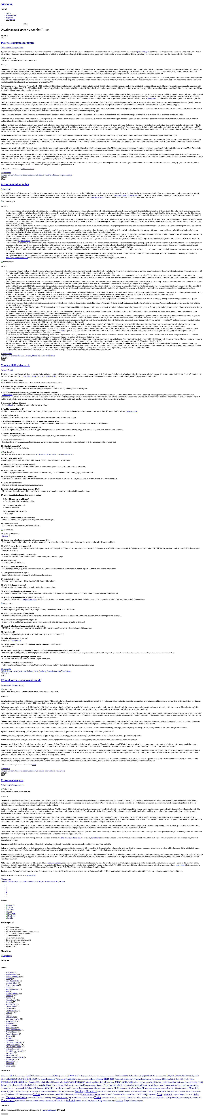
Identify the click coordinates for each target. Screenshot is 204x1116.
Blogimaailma (11, 974)
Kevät (4, 1084)
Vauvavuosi (60, 771)
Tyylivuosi (104, 1098)
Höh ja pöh (184, 1079)
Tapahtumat (10, 1040)
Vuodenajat (10, 1059)
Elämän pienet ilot (17, 1078)
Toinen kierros (77, 1098)
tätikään (62, 331)
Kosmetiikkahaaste (65, 1085)
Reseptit (30, 1094)
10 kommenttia (6, 354)
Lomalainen (59, 1088)
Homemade (119, 1079)
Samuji (47, 1094)
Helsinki (99, 1079)
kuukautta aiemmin (54, 863)
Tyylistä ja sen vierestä (14, 1051)
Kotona (5, 536)
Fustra (61, 1079)
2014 (34, 376)
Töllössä (111, 1098)
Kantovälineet (184, 1082)
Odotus (54, 1091)
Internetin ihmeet (12, 989)
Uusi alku (136, 1097)
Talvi (196, 1094)
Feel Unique (42, 1079)
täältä (34, 765)
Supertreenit (152, 1094)
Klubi (41, 1085)
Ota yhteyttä (10, 20)
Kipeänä (17, 1085)
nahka (49, 454)
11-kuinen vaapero (12, 780)
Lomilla (69, 1088)
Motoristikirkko (163, 1088)
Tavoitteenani (7, 395)
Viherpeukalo (48, 1100)
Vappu (179, 1098)
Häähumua (166, 1079)
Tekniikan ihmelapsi (13, 1042)
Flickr (58, 1079)
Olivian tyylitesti (70, 1091)
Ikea (40, 1082)
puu (37, 454)
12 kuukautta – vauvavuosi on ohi (21, 680)
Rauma (25, 1094)
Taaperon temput (66, 175)
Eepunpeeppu (16, 640)
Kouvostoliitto (77, 1085)
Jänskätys (158, 1082)
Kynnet (99, 1085)
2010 (54, 376)
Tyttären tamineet (12, 1049)
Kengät (8, 998)
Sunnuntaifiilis (128, 1094)
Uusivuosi (163, 1097)
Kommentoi (5, 769)
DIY (188, 1076)
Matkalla (9, 1013)
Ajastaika (7, 3)
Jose (43, 1110)
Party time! (10, 1025)
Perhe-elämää (6, 48)
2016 (24, 376)
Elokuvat (4, 1079)
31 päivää (30, 1075)
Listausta (40, 175)
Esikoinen (4, 356)
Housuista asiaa (146, 1079)
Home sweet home (132, 1079)
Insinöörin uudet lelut (55, 1082)
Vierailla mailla (38, 1100)
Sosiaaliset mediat (53, 671)
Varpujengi (185, 1098)
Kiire (10, 1085)
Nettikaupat (25, 1091)
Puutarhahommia (12, 1034)
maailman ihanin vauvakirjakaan (126, 195)
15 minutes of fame (20, 1076)
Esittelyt (9, 979)
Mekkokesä (124, 1088)
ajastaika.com (51, 1110)
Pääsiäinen (9, 1094)
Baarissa (134, 1076)
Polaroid (177, 1091)
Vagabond (172, 1097)
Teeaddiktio (21, 1097)
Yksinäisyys (112, 1100)
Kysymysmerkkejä (113, 1085)
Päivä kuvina (10, 1023)
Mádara (18, 1091)
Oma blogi (80, 1091)
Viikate (57, 1100)
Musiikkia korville (12, 1019)
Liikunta (9, 1008)
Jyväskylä (151, 1082)
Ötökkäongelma (137, 1100)
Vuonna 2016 (81, 1100)
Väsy (100, 1100)
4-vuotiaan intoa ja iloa (15, 184)
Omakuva (42, 671)
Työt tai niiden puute (13, 1047)
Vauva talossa (50, 771)
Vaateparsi (9, 1053)
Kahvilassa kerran (171, 1082)
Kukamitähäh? (11, 15)
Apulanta (84, 1076)
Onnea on (114, 1091)
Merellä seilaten (134, 1088)
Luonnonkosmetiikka (88, 1088)
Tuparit (92, 1098)
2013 (38, 376)
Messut (145, 1088)
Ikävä (44, 1082)
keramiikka (42, 454)
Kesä (200, 1081)
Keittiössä (9, 996)
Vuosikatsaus (66, 671)
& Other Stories (5, 1076)
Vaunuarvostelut (196, 1098)
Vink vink (70, 1100)
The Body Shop (50, 1098)
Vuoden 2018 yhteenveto (15, 365)
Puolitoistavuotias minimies (17, 42)
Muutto (3, 1091)
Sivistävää (77, 1094)
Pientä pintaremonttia (13, 1030)
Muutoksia (36, 356)
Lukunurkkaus (11, 1011)
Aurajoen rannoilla (123, 1076)
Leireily (11, 1088)
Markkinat (110, 1088)
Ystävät (119, 1100)
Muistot (171, 1088)
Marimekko (102, 1088)
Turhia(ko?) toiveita (13, 1045)
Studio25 (103, 1094)
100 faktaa (37, 1076)
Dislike (184, 1076)
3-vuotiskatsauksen (96, 197)
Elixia (196, 1076)
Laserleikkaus (159, 1085)
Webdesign (10, 1062)
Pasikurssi (143, 1091)
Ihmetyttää (33, 1082)
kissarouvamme (131, 411)
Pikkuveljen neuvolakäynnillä (17, 258)
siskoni (10, 405)
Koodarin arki (11, 1000)
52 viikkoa (10, 972)
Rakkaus (19, 1094)
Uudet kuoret (126, 1097)
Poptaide (182, 1091)
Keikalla (193, 1082)
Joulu (130, 1081)
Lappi (144, 1085)
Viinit (63, 1100)
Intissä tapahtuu (92, 1082)
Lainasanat (136, 1085)
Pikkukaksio (169, 1091)
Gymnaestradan (24, 241)
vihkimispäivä (67, 454)
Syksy (160, 1094)
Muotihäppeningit (181, 1088)
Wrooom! (9, 1064)
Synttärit (168, 1094)
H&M (92, 1079)
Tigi (69, 1097)
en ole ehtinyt (181, 865)
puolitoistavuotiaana (27, 169)
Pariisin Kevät (135, 1091)
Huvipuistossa (156, 1079)
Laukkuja (4, 1088)
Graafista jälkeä (11, 983)
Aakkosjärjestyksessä (46, 1076)
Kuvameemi (93, 1085)
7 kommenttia (6, 173)
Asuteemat (110, 1076)
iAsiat (192, 1079)
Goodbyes (86, 1079)
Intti (7, 991)
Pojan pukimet (17, 48)
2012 (43, 376)
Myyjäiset (11, 1091)
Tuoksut (86, 1098)
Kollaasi (47, 1085)
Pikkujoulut (161, 1091)
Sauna (52, 1094)
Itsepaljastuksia (106, 1082)
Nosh (36, 671)
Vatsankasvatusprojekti (14, 1057)
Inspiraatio (69, 1081)
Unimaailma (118, 1097)
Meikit (117, 1088)
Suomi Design (141, 1094)
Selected (70, 1094)
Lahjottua (127, 1085)
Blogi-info (9, 18)
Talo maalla (189, 1094)
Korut (54, 1085)
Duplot (63, 838)
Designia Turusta (173, 1076)
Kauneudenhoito (12, 994)
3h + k (13, 1075)
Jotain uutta (121, 1081)
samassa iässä (31, 875)
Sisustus (9, 1036)
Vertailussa (28, 1100)
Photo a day (151, 1091)
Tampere (10, 1097)
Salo (42, 1094)
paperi (60, 454)
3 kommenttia (6, 669)
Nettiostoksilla (11, 1021)
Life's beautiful (30, 1088)
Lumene (75, 1088)
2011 (48, 376)
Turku (97, 1097)
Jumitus (144, 1082)
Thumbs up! (62, 1097)
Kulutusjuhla (10, 1004)
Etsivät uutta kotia (12, 981)
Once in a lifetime (104, 1091)
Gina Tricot (79, 1079)
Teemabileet (31, 1098)
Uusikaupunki (146, 1098)
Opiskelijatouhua (124, 1091)
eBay (192, 1076)
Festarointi (50, 1079)
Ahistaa (54, 1076)
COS (164, 1076)
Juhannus (137, 1082)
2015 (29, 376)
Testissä (39, 1097)
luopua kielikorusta (30, 599)
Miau (8, 1015)
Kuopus (4, 175)
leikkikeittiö (95, 838)
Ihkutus (24, 1082)
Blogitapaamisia (145, 1076)
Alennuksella (73, 1075)
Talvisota (3, 1097)
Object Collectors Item (42, 1091)
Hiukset (8, 987)
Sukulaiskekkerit (115, 1094)
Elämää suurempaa (13, 977)
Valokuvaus (10, 1055)
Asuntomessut (102, 1076)
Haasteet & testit (7, 370)
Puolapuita (152, 98)
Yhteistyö (9, 1066)
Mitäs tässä (10, 1017)
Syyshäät (9, 1038)
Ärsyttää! (128, 1100)
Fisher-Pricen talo (74, 838)
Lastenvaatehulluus (15, 175)
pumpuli (54, 454)
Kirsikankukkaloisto (29, 1085)
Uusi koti (155, 1098)
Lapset (15, 671)
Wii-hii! (105, 1100)
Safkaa (36, 1094)
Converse (159, 1076)
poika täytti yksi (143, 52)
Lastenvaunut (11, 1006)
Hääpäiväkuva (6, 671)
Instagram (80, 1081)
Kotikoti (9, 1002)
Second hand (61, 1094)
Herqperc (109, 1078)
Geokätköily (69, 1079)
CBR (153, 1076)
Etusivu (8, 13)
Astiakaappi (91, 1076)
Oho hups (62, 1091)
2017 (20, 376)
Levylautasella (19, 1088)
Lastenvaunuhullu (29, 175)
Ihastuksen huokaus (11, 1081)
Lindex (40, 1088)
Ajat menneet (62, 1076)
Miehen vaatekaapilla (154, 1088)
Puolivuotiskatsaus (52, 175)
